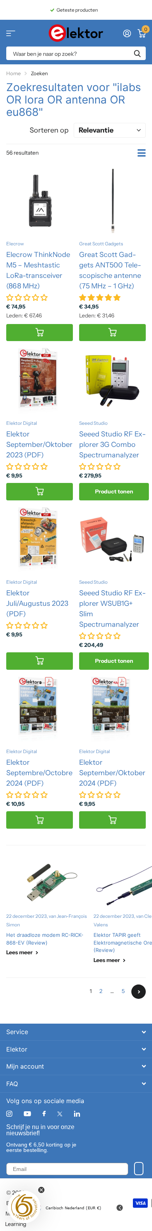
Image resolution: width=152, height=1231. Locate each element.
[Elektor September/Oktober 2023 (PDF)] (39, 380)
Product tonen (114, 491)
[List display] (142, 153)
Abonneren (138, 1168)
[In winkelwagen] (39, 332)
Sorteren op (49, 130)
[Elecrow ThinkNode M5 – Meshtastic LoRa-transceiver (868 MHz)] (39, 201)
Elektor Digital (21, 423)
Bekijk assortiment (10, 33)
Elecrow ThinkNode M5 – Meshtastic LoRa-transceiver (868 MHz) (38, 270)
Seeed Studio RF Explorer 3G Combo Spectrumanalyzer (112, 444)
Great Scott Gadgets (101, 244)
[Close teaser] (41, 1190)
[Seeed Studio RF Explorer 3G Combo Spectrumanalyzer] (112, 380)
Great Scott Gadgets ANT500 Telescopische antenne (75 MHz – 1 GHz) (110, 270)
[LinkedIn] (77, 1114)
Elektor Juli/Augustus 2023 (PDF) (37, 603)
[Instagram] (9, 1114)
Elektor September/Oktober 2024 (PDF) (112, 773)
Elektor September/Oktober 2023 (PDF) (39, 444)
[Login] (127, 33)
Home (13, 73)
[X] (59, 1114)
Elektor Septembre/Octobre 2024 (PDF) (39, 773)
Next (138, 991)
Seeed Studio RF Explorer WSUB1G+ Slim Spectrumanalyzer (112, 609)
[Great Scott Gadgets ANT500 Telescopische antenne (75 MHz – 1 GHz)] (112, 201)
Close (76, 1032)
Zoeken (137, 53)
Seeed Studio (93, 423)
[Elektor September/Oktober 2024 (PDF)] (112, 709)
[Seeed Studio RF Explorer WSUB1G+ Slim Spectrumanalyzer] (112, 540)
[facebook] (44, 1114)
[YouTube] (27, 1114)
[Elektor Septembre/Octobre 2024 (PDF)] (39, 709)
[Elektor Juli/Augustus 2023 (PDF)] (39, 540)
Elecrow (15, 244)
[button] (24, 1207)
